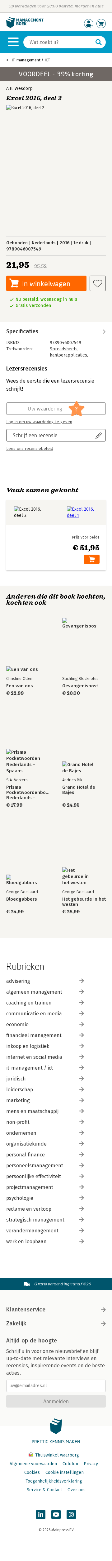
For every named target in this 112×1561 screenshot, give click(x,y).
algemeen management (34, 992)
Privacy (91, 1463)
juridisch (16, 1079)
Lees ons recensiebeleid (29, 448)
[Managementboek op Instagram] (71, 1514)
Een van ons (19, 686)
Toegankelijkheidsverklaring (54, 1481)
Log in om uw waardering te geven (39, 421)
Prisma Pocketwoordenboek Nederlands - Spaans (28, 792)
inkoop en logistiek (27, 1046)
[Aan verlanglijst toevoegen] (98, 283)
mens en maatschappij (32, 1111)
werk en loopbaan (26, 1241)
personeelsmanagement (34, 1166)
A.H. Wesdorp (19, 88)
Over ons (77, 1489)
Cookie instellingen (64, 1472)
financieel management (34, 1035)
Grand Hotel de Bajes (78, 790)
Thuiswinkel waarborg (56, 1455)
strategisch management (35, 1220)
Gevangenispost (80, 686)
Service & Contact (44, 1489)
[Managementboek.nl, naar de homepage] (25, 26)
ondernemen (21, 1133)
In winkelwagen (46, 283)
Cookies (32, 1472)
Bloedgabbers (21, 899)
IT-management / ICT (31, 60)
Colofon (70, 1463)
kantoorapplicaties (68, 355)
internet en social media (34, 1057)
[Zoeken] (98, 42)
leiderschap (19, 1090)
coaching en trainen (29, 1003)
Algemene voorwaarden (33, 1463)
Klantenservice (25, 1309)
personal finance (25, 1155)
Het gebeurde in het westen (84, 902)
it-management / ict (29, 1068)
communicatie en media (34, 1014)
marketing (18, 1100)
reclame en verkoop (28, 1209)
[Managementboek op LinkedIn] (40, 1514)
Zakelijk (16, 1323)
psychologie (19, 1198)
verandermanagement (32, 1231)
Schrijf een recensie (35, 435)
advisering (18, 981)
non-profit (18, 1122)
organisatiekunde (26, 1144)
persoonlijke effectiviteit (33, 1176)
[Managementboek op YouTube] (56, 1514)
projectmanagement (29, 1187)
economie (17, 1024)
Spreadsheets (63, 349)
